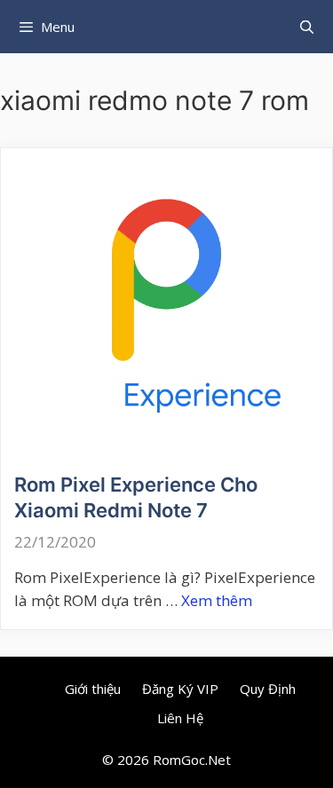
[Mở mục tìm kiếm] (307, 26)
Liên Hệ (180, 718)
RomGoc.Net (192, 759)
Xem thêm (216, 600)
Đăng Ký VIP (180, 688)
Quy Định (268, 688)
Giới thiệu (93, 688)
